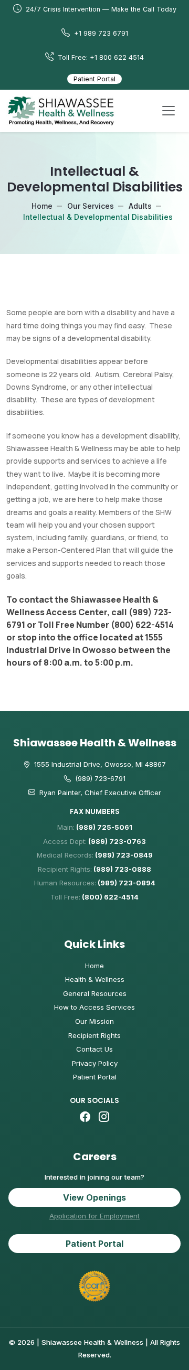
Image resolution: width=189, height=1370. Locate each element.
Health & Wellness (94, 979)
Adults (140, 205)
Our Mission (94, 1021)
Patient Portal (95, 79)
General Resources (95, 993)
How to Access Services (94, 1007)
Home (42, 205)
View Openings (94, 1197)
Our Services (90, 205)
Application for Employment (94, 1216)
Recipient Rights (94, 1035)
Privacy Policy (95, 1063)
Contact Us (94, 1049)
